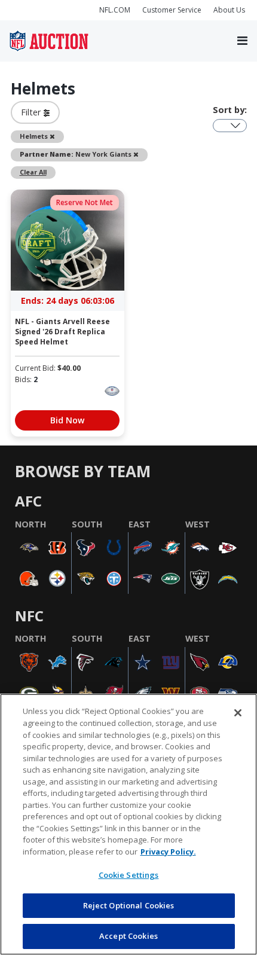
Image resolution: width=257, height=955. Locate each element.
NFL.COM (114, 10)
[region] (128, 824)
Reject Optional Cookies (129, 905)
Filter (32, 112)
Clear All (33, 171)
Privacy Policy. (168, 851)
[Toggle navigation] (242, 41)
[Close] (238, 713)
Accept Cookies (128, 935)
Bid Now (67, 420)
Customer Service (171, 10)
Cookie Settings (129, 874)
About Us (229, 10)
